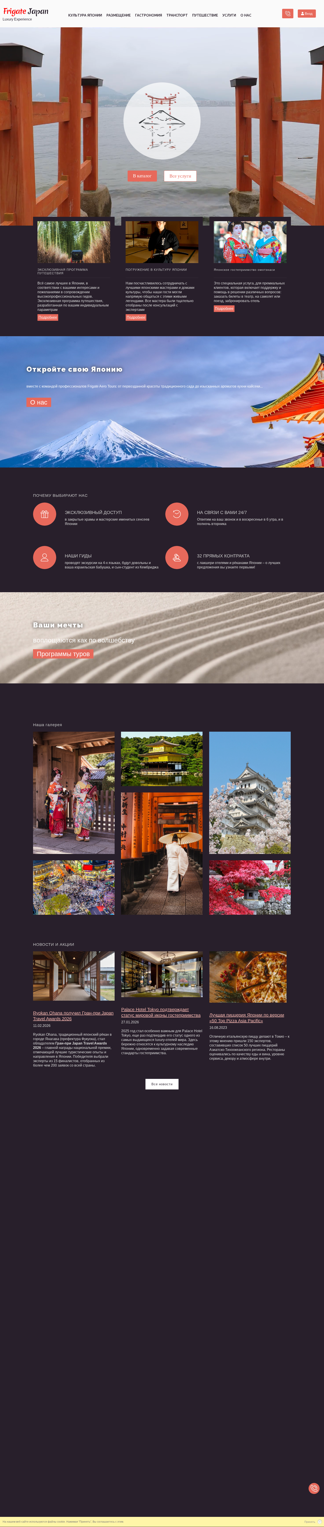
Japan (25, 11)
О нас (38, 402)
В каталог (142, 175)
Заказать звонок (287, 13)
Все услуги (180, 175)
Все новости (162, 1084)
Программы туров (63, 653)
